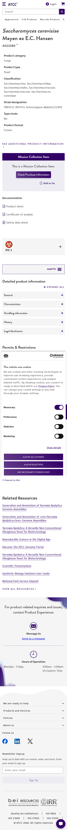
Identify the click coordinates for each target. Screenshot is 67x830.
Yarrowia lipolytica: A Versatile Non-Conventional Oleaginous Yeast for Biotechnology (31, 529)
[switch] (59, 416)
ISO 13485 (14, 818)
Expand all (56, 287)
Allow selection (33, 464)
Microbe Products (50, 19)
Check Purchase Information (33, 175)
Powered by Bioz (12, 480)
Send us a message (33, 638)
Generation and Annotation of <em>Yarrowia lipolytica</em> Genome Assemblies (29, 518)
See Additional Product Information (33, 144)
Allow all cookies (33, 456)
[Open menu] (4, 4)
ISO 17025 (33, 818)
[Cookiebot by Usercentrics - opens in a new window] (49, 356)
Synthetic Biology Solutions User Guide (26, 573)
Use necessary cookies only (33, 472)
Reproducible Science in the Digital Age (26, 539)
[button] (62, 11)
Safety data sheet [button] (17, 222)
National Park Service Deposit (20, 581)
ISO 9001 (51, 813)
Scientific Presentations (16, 566)
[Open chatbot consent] (60, 823)
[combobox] (30, 11)
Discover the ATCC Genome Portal (23, 547)
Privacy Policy (46, 385)
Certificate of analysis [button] (19, 214)
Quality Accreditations (24, 813)
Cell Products (29, 19)
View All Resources (18, 589)
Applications (12, 19)
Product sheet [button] (15, 206)
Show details (54, 447)
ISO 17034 (53, 818)
